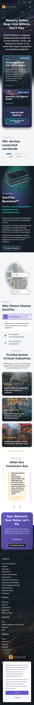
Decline (17, 697)
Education (5, 569)
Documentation (7, 613)
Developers (6, 593)
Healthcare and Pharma (10, 580)
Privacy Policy (18, 676)
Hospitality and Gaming (10, 582)
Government (6, 577)
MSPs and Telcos (7, 590)
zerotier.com (11, 665)
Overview (5, 602)
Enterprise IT (6, 572)
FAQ (3, 630)
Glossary (5, 627)
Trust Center (6, 607)
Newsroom (5, 641)
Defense (5, 566)
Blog (3, 622)
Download (5, 610)
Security (5, 605)
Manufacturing (7, 588)
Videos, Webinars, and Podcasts (13, 624)
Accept (17, 692)
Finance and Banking (9, 574)
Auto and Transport (8, 564)
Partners (5, 644)
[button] (14, 507)
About (4, 639)
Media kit (5, 647)
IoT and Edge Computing (10, 585)
